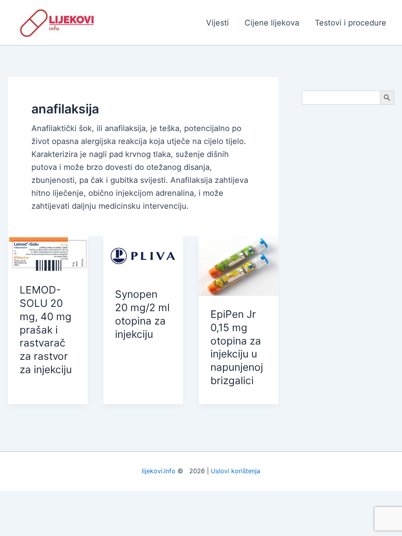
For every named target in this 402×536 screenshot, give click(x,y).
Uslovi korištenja (235, 471)
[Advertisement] (348, 236)
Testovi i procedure (350, 22)
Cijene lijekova (272, 22)
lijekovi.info (158, 471)
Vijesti (217, 22)
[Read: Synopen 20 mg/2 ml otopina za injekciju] (143, 255)
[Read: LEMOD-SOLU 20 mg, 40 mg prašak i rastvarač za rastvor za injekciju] (48, 253)
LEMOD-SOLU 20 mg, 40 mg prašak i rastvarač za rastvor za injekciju (46, 330)
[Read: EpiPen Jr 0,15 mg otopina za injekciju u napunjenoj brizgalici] (238, 265)
